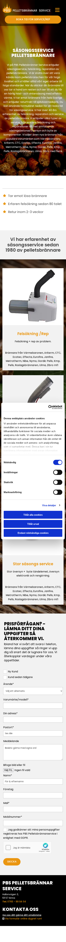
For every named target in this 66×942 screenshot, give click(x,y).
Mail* (6, 803)
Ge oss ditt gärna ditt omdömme (21, 915)
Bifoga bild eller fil (14, 765)
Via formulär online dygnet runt (23, 918)
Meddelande (11, 741)
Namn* (7, 775)
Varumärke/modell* (16, 699)
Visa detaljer (49, 505)
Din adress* (10, 713)
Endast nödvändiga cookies (33, 533)
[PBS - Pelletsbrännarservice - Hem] (26, 7)
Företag (8, 789)
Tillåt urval (33, 523)
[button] (57, 10)
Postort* (8, 727)
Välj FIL (8, 770)
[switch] (57, 472)
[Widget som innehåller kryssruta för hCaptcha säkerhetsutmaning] (27, 847)
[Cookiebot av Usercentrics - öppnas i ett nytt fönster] (48, 407)
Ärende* (8, 684)
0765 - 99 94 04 (16, 901)
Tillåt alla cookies (33, 514)
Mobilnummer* (12, 816)
